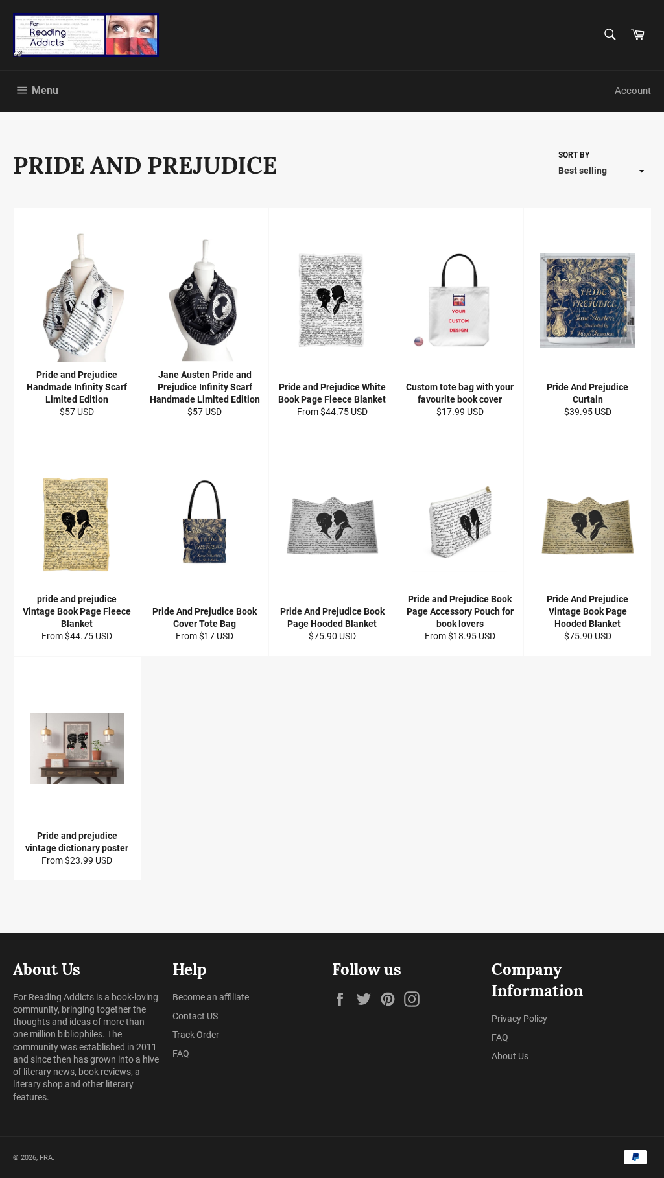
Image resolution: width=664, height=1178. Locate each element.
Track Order (195, 1035)
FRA (46, 1157)
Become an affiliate (210, 997)
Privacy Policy (519, 1018)
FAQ (180, 1053)
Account (633, 91)
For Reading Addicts (53, 997)
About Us (510, 1056)
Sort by (573, 154)
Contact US (195, 1016)
